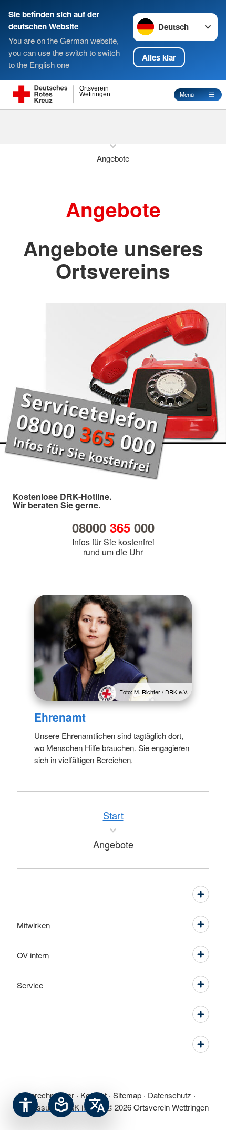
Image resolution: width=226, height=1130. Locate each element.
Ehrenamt (60, 717)
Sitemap (127, 1095)
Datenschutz (169, 1095)
